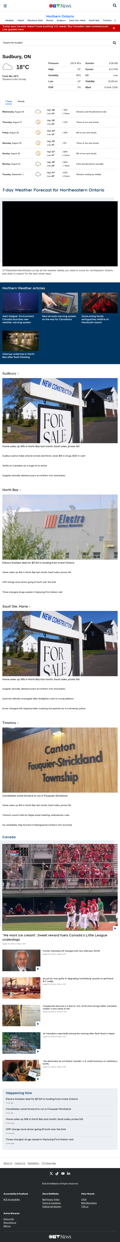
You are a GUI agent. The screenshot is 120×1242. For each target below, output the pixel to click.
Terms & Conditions (51, 1203)
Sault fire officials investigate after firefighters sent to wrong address (38, 699)
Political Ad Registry (51, 1206)
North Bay (94, 20)
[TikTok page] (57, 1173)
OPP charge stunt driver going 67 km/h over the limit (29, 582)
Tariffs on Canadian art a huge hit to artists (24, 466)
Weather (9, 20)
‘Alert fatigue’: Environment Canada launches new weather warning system (18, 319)
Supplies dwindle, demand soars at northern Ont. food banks (33, 475)
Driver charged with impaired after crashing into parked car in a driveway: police (43, 708)
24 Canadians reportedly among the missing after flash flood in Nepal (79, 1033)
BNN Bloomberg (89, 1203)
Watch (21, 20)
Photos (49, 20)
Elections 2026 (35, 20)
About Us (8, 1163)
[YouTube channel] (63, 1173)
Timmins (107, 20)
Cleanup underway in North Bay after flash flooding (18, 356)
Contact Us (20, 1163)
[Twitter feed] (51, 1173)
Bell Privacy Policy (51, 1199)
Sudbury (61, 20)
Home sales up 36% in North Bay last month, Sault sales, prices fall (40, 446)
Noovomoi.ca (10, 1222)
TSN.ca (84, 1206)
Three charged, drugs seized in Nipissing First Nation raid (32, 592)
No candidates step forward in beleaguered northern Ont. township (37, 825)
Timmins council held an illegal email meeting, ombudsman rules (36, 815)
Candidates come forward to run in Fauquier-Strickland (34, 795)
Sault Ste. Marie (77, 20)
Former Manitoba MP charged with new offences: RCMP (71, 951)
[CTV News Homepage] (60, 6)
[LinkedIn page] (69, 1173)
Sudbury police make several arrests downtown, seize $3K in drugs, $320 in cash (43, 456)
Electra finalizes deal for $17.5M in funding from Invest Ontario (38, 562)
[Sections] (5, 6)
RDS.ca (7, 1226)
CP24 (83, 1199)
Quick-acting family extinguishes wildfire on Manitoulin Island (95, 319)
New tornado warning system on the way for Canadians (59, 318)
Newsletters (33, 1163)
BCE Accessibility (12, 1199)
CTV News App (48, 1163)
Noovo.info (9, 1219)
